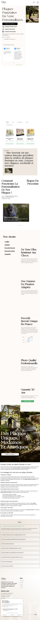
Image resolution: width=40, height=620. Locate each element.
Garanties (8, 230)
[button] (2, 189)
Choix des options (9, 119)
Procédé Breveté (10, 224)
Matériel (7, 220)
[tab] (7, 98)
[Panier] (34, 2)
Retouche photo (10, 227)
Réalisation (21, 558)
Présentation (22, 556)
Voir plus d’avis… (19, 40)
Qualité (7, 217)
